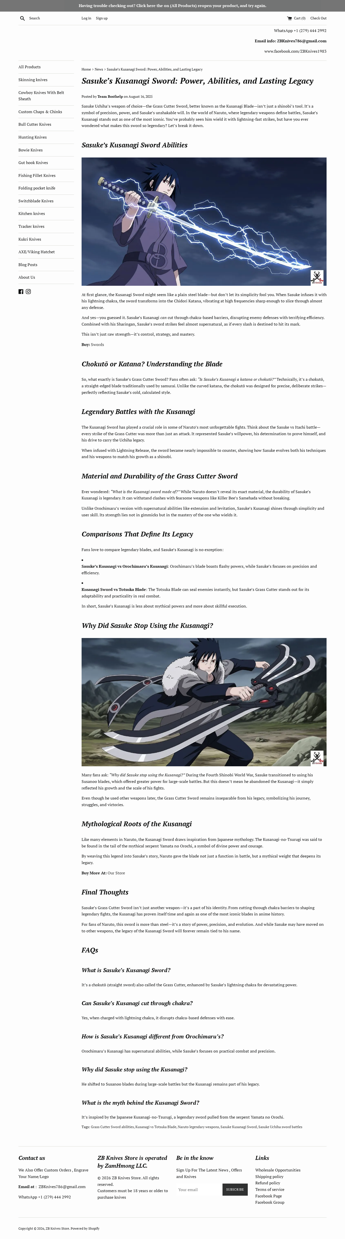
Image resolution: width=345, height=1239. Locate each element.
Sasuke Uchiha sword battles (280, 1127)
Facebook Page (268, 1196)
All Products (29, 67)
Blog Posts (27, 264)
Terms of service (269, 1189)
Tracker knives (31, 226)
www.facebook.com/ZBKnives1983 (295, 51)
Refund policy (267, 1183)
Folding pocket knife (36, 188)
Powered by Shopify (85, 1228)
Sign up (102, 18)
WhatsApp (284, 30)
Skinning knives (32, 79)
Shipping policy (269, 1176)
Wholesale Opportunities (278, 1170)
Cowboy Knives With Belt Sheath (41, 96)
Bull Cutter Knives (34, 124)
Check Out (318, 18)
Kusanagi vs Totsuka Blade (155, 1127)
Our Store (116, 873)
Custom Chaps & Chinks (40, 111)
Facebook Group (269, 1202)
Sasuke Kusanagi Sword (238, 1127)
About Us (26, 277)
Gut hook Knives (33, 162)
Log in (86, 18)
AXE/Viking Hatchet (36, 252)
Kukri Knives (29, 239)
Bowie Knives (30, 150)
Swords (97, 344)
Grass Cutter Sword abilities (112, 1127)
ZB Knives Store (57, 1228)
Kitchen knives (31, 213)
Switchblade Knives (36, 201)
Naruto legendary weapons (198, 1127)
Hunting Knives (32, 137)
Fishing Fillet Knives (37, 175)
